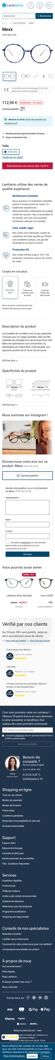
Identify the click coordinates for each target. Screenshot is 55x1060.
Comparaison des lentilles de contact (20, 949)
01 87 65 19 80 (30, 774)
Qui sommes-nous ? (12, 966)
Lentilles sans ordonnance (15, 939)
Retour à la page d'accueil (24, 1030)
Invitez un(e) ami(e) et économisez (19, 896)
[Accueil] (3, 23)
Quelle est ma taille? (12, 157)
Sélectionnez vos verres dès (27, 166)
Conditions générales (12, 815)
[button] (9, 76)
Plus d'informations (14, 1055)
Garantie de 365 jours (13, 853)
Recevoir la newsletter (27, 744)
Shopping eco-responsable (15, 916)
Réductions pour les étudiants (17, 906)
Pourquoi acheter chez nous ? (17, 981)
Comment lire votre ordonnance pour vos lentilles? (27, 944)
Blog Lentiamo (9, 976)
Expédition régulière (12, 880)
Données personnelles (13, 826)
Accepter (32, 1056)
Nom (8, 519)
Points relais (8, 810)
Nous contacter (9, 987)
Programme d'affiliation (14, 911)
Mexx (31, 22)
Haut (39, 1030)
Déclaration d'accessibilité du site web (21, 821)
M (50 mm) (12, 151)
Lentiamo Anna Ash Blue (19, 595)
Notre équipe (8, 971)
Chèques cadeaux (11, 891)
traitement (26, 542)
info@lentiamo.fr (31, 778)
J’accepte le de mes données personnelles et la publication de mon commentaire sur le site (26, 545)
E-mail (9, 531)
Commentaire (13, 497)
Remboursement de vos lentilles (18, 858)
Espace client (8, 843)
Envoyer (27, 554)
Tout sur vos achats (12, 795)
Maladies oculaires (11, 933)
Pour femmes (19, 22)
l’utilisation (19, 735)
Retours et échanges (12, 848)
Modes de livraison (11, 805)
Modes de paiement (12, 800)
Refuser (45, 1056)
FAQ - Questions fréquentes (15, 863)
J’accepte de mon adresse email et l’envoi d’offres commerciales (29, 737)
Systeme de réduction (13, 901)
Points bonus (8, 886)
